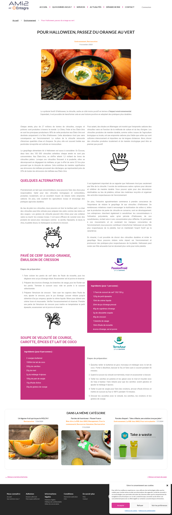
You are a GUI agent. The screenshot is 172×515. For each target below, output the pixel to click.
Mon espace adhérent (33, 499)
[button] (167, 485)
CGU (65, 499)
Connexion (146, 7)
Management (93, 421)
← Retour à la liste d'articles (16, 477)
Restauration (92, 41)
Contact (85, 499)
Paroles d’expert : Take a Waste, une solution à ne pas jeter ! (138, 418)
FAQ (84, 497)
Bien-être (69, 421)
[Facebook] (109, 496)
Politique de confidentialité (147, 510)
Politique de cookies (131, 510)
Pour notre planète (147, 421)
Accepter (120, 505)
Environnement (30, 20)
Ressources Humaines (85, 424)
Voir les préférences (159, 505)
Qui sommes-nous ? (13, 499)
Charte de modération (71, 497)
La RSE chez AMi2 (81, 421)
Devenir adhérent (31, 497)
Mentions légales (50, 500)
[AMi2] (18, 5)
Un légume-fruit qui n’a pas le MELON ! (33, 418)
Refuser (140, 505)
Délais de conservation (52, 504)
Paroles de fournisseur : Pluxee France (86, 418)
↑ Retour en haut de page (157, 477)
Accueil (15, 20)
